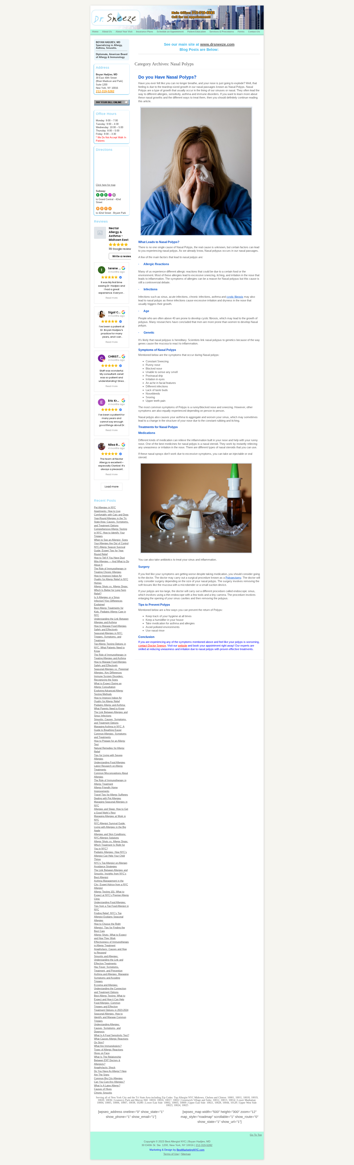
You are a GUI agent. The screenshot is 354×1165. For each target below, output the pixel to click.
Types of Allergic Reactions (108, 1049)
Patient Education (196, 31)
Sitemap (186, 1153)
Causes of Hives (103, 1089)
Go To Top (256, 1135)
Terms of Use (171, 1153)
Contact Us (254, 31)
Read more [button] (111, 297)
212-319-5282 (204, 1145)
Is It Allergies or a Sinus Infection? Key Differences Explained (108, 601)
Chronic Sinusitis (103, 1092)
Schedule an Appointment (170, 31)
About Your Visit (124, 31)
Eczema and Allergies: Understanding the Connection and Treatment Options (110, 989)
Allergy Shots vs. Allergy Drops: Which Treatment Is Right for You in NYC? (111, 845)
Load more (112, 486)
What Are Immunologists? (108, 1046)
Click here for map (105, 185)
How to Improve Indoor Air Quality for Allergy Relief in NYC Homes (111, 579)
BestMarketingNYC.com (190, 1149)
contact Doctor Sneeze (152, 645)
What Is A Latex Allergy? (107, 1085)
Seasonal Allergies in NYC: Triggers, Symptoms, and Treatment (108, 637)
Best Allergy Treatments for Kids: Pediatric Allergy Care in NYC (110, 612)
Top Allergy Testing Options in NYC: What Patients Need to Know (110, 647)
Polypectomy (233, 577)
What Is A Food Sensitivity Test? (111, 1035)
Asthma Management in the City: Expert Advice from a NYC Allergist (111, 884)
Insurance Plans (144, 31)
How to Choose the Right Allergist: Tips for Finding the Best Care (109, 927)
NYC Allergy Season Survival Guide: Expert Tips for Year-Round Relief (109, 551)
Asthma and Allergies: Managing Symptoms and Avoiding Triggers (111, 978)
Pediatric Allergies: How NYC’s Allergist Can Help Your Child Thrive (110, 856)
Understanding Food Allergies (109, 762)
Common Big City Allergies (108, 1078)
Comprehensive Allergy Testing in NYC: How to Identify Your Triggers (110, 533)
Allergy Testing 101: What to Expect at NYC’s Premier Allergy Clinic (111, 895)
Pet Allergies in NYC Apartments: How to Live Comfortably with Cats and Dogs (111, 511)
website (182, 645)
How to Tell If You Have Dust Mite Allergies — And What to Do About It (111, 561)
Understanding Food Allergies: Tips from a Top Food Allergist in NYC (111, 906)
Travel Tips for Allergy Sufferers (111, 794)
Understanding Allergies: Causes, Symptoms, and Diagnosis (107, 1028)
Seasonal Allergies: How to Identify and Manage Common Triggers (110, 1017)
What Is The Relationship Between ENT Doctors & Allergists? (107, 1060)
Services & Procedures (221, 31)
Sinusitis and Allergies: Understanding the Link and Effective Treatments (108, 960)
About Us (107, 31)
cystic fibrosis (235, 296)
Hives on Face (102, 1053)
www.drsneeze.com (217, 44)
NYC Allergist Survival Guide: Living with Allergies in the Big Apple (110, 827)
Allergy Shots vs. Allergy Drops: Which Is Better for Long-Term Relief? (111, 590)
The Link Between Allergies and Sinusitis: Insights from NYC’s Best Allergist (111, 874)
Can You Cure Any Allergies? (109, 1081)
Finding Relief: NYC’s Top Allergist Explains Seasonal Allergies (108, 917)
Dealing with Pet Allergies (107, 798)
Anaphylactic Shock (104, 1067)
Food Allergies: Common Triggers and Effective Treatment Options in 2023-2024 (111, 1006)
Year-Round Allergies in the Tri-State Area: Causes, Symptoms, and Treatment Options (111, 522)
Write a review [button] (121, 256)
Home (95, 31)
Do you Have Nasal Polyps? (167, 77)
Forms (241, 31)
